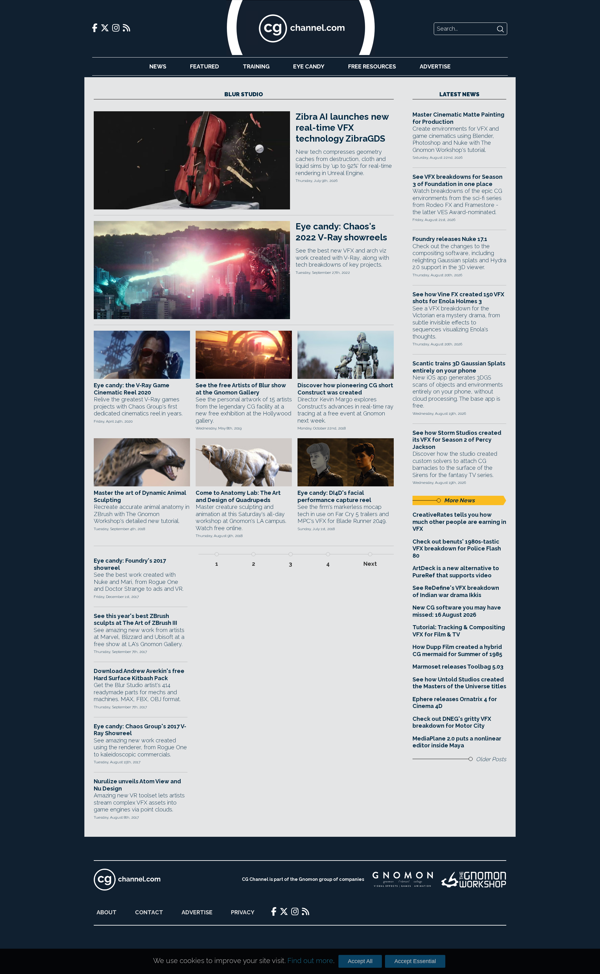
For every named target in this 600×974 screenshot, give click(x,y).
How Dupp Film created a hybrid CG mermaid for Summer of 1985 (457, 650)
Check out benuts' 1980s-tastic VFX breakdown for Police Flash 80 (456, 548)
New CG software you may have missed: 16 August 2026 (456, 611)
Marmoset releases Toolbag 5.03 (457, 666)
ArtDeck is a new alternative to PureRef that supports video (455, 572)
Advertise (435, 66)
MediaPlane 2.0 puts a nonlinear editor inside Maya (456, 742)
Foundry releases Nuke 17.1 (449, 239)
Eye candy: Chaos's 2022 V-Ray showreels (341, 232)
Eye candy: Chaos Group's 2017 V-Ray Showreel (140, 730)
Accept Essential (415, 961)
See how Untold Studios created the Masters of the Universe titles (459, 683)
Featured (204, 66)
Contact (149, 912)
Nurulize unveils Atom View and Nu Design (137, 785)
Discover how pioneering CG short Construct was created (345, 389)
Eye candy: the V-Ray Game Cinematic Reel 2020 (131, 389)
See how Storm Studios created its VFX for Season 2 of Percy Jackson (456, 439)
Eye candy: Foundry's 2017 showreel (130, 564)
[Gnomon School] (402, 879)
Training (256, 66)
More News (459, 500)
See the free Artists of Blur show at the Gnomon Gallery (241, 389)
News (157, 66)
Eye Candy (308, 66)
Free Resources (372, 66)
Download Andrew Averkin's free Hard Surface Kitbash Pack (139, 674)
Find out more (310, 960)
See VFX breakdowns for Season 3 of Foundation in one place (457, 180)
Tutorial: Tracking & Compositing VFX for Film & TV (458, 631)
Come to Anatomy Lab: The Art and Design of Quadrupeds (238, 496)
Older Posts (491, 759)
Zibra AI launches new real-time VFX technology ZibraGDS (342, 128)
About (107, 912)
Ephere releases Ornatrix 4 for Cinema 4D (454, 703)
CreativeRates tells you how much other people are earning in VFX (459, 521)
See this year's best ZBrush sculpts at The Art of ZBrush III (135, 619)
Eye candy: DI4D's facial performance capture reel (334, 496)
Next (370, 563)
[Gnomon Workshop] (473, 879)
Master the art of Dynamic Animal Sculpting (140, 496)
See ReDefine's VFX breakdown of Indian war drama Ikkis (455, 591)
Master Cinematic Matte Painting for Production (458, 118)
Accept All (360, 961)
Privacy (242, 912)
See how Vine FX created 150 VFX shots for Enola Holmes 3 (458, 298)
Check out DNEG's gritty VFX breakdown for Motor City (451, 722)
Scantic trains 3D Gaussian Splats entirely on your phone (458, 367)
